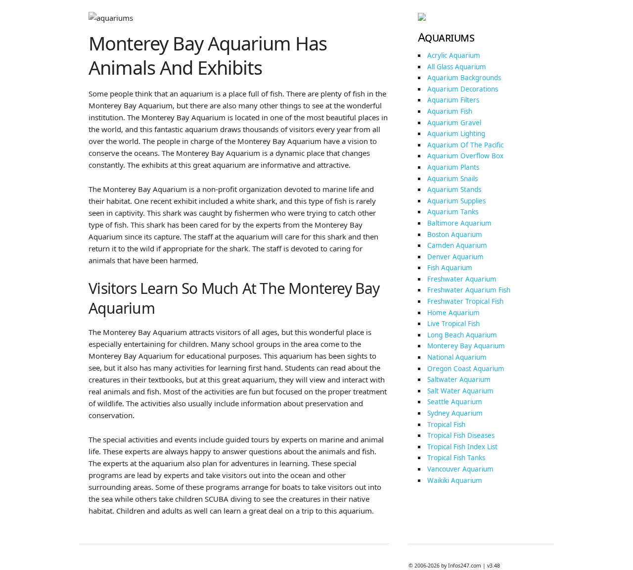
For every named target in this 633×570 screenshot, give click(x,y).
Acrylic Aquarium (453, 55)
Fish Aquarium (449, 267)
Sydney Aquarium (455, 413)
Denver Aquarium (455, 256)
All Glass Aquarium (456, 66)
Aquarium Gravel (454, 122)
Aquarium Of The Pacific (465, 145)
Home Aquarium (453, 312)
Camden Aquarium (457, 245)
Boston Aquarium (454, 234)
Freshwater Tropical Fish (465, 301)
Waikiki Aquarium (454, 480)
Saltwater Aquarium (459, 379)
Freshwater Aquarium (462, 279)
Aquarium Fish (449, 111)
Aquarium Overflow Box (465, 155)
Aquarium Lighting (456, 133)
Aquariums (446, 37)
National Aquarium (457, 357)
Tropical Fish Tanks (456, 457)
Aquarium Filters (453, 99)
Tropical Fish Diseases (461, 435)
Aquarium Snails (452, 178)
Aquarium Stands (454, 189)
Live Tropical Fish (453, 323)
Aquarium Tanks (452, 211)
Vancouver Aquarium (460, 469)
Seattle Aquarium (454, 401)
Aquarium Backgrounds (464, 77)
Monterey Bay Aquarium (466, 345)
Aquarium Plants (453, 167)
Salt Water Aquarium (460, 390)
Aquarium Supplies (456, 200)
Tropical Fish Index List (462, 446)
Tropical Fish (446, 424)
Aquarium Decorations (462, 89)
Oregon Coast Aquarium (465, 368)
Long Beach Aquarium (462, 335)
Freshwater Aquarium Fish (468, 289)
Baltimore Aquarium (459, 223)
